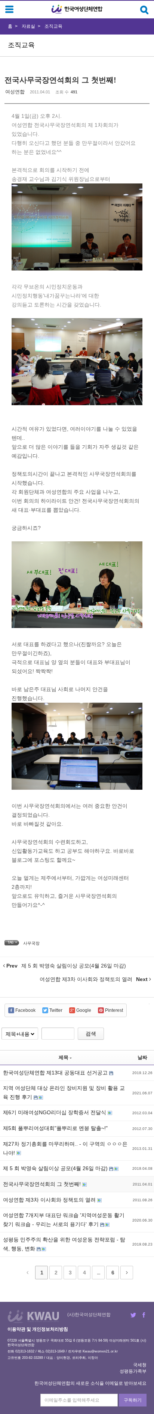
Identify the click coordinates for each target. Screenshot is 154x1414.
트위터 (133, 1315)
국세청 (140, 1364)
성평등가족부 (133, 1371)
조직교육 (53, 26)
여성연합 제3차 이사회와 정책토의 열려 (50, 1200)
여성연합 (15, 92)
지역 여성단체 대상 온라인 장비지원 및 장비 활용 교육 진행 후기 (64, 1092)
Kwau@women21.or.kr (100, 1351)
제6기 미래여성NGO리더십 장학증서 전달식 (55, 1112)
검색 (91, 1034)
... (98, 1273)
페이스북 (144, 1315)
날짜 (142, 1057)
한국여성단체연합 (77, 9)
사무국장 (31, 943)
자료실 (28, 26)
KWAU (33, 1316)
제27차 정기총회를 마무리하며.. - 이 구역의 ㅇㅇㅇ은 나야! (65, 1148)
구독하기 (133, 1400)
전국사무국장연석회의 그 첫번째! (60, 80)
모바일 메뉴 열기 (9, 9)
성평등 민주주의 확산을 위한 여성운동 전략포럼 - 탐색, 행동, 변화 (64, 1244)
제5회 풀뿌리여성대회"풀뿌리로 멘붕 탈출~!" (55, 1128)
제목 (63, 1057)
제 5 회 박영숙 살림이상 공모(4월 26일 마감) (56, 1168)
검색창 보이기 (144, 10)
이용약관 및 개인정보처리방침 (37, 1329)
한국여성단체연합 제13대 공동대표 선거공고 (56, 1073)
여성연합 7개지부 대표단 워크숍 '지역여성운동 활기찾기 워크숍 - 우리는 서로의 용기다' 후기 (63, 1219)
